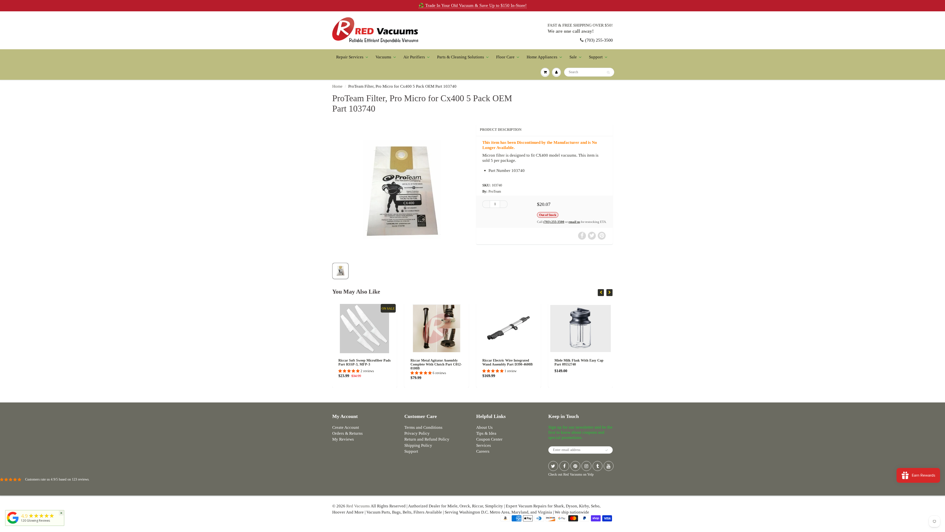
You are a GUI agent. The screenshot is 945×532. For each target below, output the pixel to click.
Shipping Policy (418, 445)
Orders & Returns (347, 433)
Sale (573, 57)
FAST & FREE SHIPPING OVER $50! (580, 25)
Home (337, 86)
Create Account (345, 427)
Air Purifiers (414, 57)
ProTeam (494, 191)
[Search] (608, 72)
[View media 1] (340, 271)
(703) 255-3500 (599, 40)
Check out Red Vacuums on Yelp (571, 474)
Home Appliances (542, 57)
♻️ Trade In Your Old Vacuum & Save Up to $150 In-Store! (473, 5)
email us (574, 222)
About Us (484, 427)
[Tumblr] (597, 466)
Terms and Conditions (423, 427)
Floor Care (505, 57)
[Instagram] (586, 466)
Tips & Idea (486, 433)
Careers (482, 451)
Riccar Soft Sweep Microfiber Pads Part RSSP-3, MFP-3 (364, 362)
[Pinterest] (575, 466)
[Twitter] (553, 466)
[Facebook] (564, 466)
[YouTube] (609, 466)
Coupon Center (489, 439)
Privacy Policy (417, 433)
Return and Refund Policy (426, 439)
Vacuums (383, 57)
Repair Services (349, 57)
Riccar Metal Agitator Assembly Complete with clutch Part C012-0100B (436, 364)
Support (596, 57)
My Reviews (343, 439)
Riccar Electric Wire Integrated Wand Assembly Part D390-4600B (507, 362)
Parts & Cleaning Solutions (460, 57)
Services (483, 445)
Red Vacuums (358, 506)
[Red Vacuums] (13, 523)
